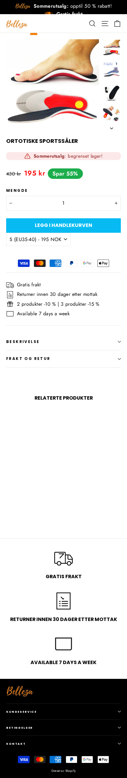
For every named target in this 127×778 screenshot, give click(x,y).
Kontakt (16, 744)
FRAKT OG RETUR (28, 358)
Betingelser (19, 728)
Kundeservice (21, 712)
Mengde (17, 190)
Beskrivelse (22, 341)
